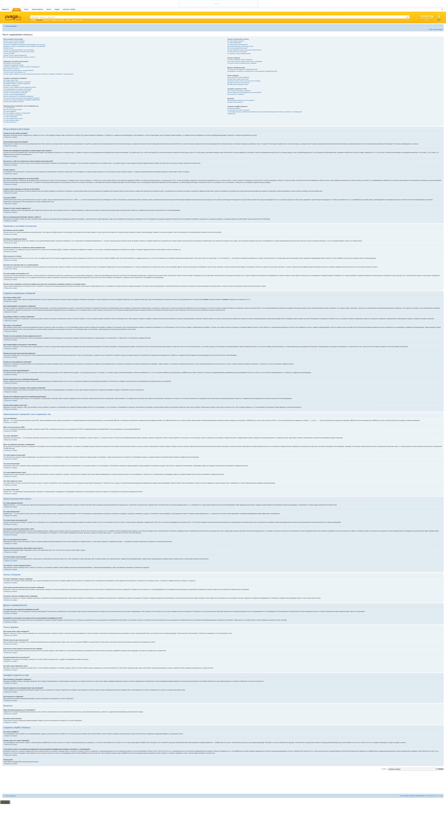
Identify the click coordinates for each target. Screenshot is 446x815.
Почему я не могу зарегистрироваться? (15, 55)
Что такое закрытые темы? (11, 120)
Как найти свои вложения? (235, 102)
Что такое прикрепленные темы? (13, 118)
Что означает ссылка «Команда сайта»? (239, 53)
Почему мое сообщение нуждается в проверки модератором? (21, 99)
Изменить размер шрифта (441, 26)
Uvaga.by (54, 20)
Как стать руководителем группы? (237, 48)
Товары (68, 20)
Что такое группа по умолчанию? (237, 51)
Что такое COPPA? (9, 53)
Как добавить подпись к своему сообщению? (16, 83)
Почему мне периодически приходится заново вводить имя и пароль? (24, 44)
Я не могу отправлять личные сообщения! (239, 59)
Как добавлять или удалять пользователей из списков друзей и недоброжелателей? (252, 71)
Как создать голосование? (11, 85)
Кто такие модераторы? (234, 42)
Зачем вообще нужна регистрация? (14, 42)
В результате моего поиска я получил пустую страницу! (243, 81)
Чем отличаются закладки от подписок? (239, 90)
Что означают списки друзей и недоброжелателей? (242, 69)
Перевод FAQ (231, 113)
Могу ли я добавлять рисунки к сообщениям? (16, 113)
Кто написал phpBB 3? (233, 108)
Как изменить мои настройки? (12, 63)
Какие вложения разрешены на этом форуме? (241, 100)
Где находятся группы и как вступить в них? (240, 46)
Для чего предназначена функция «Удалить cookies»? (19, 57)
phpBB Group (64, 734)
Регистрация (439, 29)
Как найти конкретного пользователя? (238, 82)
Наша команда (404, 795)
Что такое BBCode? (9, 107)
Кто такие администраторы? (235, 41)
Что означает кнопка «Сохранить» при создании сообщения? (21, 98)
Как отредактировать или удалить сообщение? (17, 82)
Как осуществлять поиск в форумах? (238, 77)
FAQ (431, 29)
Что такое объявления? (10, 116)
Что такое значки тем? (10, 122)
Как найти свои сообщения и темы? (237, 84)
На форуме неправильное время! (13, 65)
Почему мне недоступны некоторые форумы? (17, 91)
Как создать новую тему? (10, 80)
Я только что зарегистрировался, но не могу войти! (18, 50)
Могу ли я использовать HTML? (12, 109)
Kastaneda (35, 762)
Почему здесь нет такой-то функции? (238, 110)
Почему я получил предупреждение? (14, 94)
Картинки (74, 20)
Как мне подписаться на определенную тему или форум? (244, 92)
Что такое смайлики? (9, 111)
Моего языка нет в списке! (11, 68)
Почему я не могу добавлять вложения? (15, 92)
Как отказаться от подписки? (235, 94)
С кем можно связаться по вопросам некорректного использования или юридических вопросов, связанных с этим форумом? (264, 111)
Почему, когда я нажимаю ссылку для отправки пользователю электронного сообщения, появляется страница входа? (38, 74)
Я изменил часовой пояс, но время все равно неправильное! (21, 66)
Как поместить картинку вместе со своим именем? (18, 70)
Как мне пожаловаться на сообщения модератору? (18, 96)
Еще (80, 20)
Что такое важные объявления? (12, 115)
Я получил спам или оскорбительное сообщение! (242, 63)
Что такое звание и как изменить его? (14, 72)
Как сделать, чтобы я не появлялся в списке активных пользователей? (24, 46)
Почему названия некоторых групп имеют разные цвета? (244, 50)
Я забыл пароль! (8, 48)
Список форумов (11, 26)
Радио (439, 20)
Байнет (33, 20)
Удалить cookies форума (417, 795)
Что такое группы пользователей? (237, 44)
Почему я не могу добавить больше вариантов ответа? (19, 87)
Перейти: (384, 769)
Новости (61, 20)
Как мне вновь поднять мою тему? (13, 101)
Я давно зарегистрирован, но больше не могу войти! (18, 51)
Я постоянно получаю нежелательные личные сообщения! (244, 61)
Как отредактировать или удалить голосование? (17, 89)
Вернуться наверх (11, 137)
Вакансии (46, 20)
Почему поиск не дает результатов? (238, 79)
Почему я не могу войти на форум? (14, 41)
